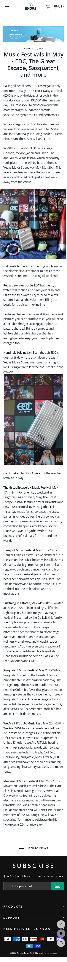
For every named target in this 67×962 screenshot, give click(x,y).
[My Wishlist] (42, 6)
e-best (27, 48)
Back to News (36, 848)
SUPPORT (11, 917)
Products (13, 906)
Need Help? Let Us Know (27, 929)
